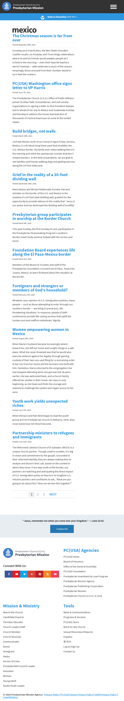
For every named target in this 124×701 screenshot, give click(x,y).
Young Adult (9, 680)
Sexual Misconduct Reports (78, 631)
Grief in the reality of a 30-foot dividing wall (40, 176)
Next (53, 494)
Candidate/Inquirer (13, 617)
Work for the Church (74, 626)
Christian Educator (13, 622)
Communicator (11, 641)
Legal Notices (10, 697)
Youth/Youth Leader (14, 685)
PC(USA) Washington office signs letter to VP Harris (42, 85)
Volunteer (8, 671)
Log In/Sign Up (71, 646)
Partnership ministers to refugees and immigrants (43, 435)
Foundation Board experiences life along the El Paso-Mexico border (43, 252)
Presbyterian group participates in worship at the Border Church (42, 216)
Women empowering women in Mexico (40, 331)
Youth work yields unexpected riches (40, 403)
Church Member (12, 631)
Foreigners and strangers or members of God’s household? (40, 288)
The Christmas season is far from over (42, 38)
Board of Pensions (73, 561)
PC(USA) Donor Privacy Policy (77, 694)
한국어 (67, 641)
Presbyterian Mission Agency (78, 581)
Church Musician (12, 636)
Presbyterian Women (74, 591)
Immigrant (8, 651)
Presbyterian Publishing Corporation (83, 586)
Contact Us (62, 528)
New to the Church (13, 612)
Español (67, 636)
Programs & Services (74, 617)
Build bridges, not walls (34, 131)
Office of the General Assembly (79, 566)
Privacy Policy (51, 694)
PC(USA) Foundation (74, 571)
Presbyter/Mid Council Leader (19, 666)
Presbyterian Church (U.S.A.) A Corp (82, 595)
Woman (7, 675)
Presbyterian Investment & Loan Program (85, 576)
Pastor (6, 656)
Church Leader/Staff (14, 626)
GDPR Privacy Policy (106, 694)
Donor (6, 646)
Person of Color (11, 661)
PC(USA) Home (71, 556)
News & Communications (76, 612)
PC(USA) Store (71, 622)
